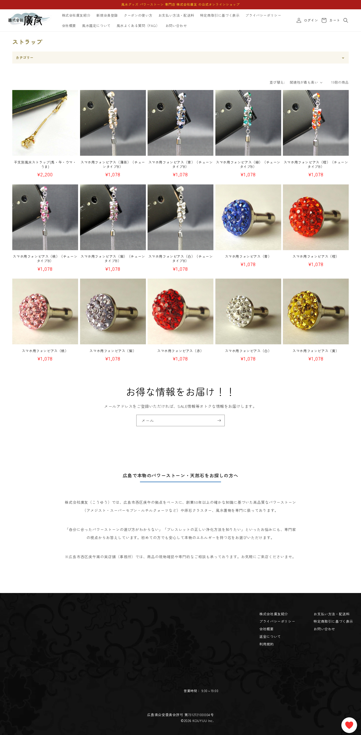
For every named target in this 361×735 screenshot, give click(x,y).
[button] (345, 20)
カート (334, 20)
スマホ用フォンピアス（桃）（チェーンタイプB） (45, 258)
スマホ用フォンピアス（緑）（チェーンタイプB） (248, 164)
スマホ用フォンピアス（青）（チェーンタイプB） (180, 164)
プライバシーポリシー (277, 621)
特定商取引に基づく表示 (333, 621)
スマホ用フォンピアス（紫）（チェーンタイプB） (113, 258)
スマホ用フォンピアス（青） (248, 256)
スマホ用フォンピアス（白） (248, 350)
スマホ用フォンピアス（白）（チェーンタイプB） (180, 258)
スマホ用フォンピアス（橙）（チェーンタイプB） (316, 164)
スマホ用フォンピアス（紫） (112, 350)
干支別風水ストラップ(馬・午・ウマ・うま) (45, 164)
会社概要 (266, 628)
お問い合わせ (324, 628)
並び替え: (277, 82)
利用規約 (266, 644)
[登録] (219, 420)
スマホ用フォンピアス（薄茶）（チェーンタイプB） (113, 164)
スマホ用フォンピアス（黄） (315, 350)
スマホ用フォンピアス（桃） (45, 350)
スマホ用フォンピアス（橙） (315, 256)
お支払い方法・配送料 (331, 613)
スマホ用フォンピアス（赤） (180, 350)
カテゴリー (25, 57)
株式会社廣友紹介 (273, 613)
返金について (270, 636)
